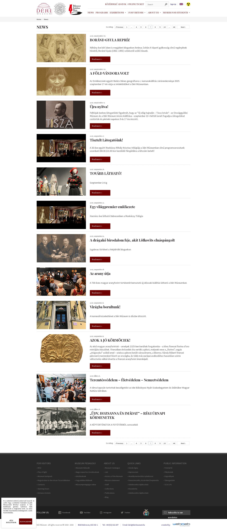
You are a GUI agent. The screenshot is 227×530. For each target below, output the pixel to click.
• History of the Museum (113, 476)
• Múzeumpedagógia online (85, 484)
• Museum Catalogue (112, 468)
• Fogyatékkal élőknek (83, 480)
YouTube (87, 512)
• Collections (109, 489)
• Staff (106, 484)
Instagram (107, 512)
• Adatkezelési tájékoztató (137, 484)
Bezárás (32, 501)
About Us (153, 12)
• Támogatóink (169, 480)
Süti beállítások (11, 521)
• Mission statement (112, 480)
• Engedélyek (169, 476)
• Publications (109, 493)
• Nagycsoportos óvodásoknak (87, 472)
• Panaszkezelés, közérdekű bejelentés (143, 480)
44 (174, 27)
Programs (102, 12)
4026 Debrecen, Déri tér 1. (88, 525)
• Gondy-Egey (132, 468)
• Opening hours (43, 489)
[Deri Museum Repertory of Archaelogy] (60, 9)
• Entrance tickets (44, 493)
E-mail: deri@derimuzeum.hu (134, 525)
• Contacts (41, 484)
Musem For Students (175, 12)
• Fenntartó (168, 468)
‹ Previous (119, 27)
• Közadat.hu (132, 489)
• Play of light (42, 472)
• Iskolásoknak (80, 476)
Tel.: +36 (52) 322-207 (110, 525)
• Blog (106, 497)
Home (39, 19)
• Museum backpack (44, 476)
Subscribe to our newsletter (175, 513)
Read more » (97, 59)
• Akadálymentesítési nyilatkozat (140, 476)
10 (165, 27)
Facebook (66, 512)
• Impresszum (132, 472)
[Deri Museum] (44, 8)
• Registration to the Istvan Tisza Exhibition (53, 480)
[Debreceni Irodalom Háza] (75, 9)
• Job (106, 472)
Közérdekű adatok (115, 4)
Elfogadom (25, 521)
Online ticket (136, 4)
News (91, 12)
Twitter (127, 512)
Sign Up (173, 4)
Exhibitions (117, 12)
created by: (165, 525)
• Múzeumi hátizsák (82, 468)
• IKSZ (39, 468)
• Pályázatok (168, 472)
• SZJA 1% (168, 484)
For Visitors (135, 12)
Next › (183, 27)
